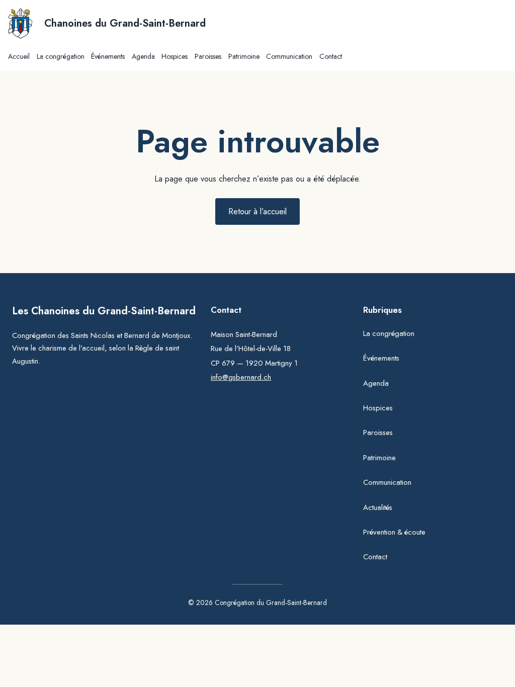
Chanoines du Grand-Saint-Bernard (125, 23)
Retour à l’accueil (257, 211)
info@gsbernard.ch (241, 377)
